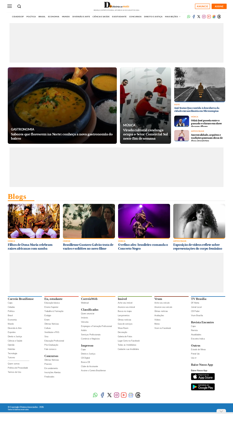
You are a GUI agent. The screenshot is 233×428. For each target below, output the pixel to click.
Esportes (12, 332)
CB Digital (85, 358)
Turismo (11, 357)
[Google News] (131, 397)
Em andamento (51, 368)
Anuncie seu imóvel (126, 307)
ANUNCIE (202, 6)
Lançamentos (124, 315)
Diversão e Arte (81, 16)
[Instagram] (116, 397)
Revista (194, 330)
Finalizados (49, 376)
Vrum (158, 299)
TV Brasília (198, 299)
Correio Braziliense (20, 299)
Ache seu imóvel (125, 303)
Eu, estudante (53, 299)
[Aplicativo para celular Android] (203, 390)
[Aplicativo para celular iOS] (203, 380)
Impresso (87, 345)
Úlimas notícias (124, 320)
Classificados (89, 309)
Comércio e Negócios (90, 339)
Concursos (135, 16)
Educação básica (52, 303)
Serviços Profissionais (90, 334)
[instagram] (204, 18)
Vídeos (157, 320)
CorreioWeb (89, 299)
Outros (195, 345)
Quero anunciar (87, 313)
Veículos (85, 322)
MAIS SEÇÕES (171, 16)
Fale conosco (50, 349)
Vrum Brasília (197, 315)
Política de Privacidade (18, 368)
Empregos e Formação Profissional (96, 326)
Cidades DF (18, 16)
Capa (10, 303)
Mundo (66, 16)
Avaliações (159, 315)
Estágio (47, 315)
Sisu (46, 336)
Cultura (47, 328)
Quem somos (14, 364)
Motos (157, 324)
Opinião (11, 345)
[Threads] (219, 18)
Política (31, 16)
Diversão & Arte (15, 328)
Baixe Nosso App (202, 364)
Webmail (85, 303)
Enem (47, 320)
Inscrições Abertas (52, 372)
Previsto (48, 364)
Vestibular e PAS (51, 332)
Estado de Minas (198, 349)
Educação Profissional (54, 341)
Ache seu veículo (162, 303)
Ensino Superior (51, 307)
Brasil (42, 16)
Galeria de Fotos (125, 336)
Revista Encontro (202, 322)
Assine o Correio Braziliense (93, 370)
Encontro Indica (198, 339)
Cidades (11, 307)
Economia (53, 16)
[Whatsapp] (189, 18)
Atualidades (196, 334)
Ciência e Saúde (101, 16)
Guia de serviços (125, 324)
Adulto (84, 330)
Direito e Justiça (153, 16)
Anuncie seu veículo (163, 307)
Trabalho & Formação (53, 311)
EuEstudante (119, 16)
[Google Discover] (214, 17)
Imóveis (84, 317)
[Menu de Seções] (9, 6)
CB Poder (195, 311)
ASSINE (219, 6)
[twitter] (199, 18)
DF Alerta (195, 303)
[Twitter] (109, 397)
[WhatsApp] (95, 397)
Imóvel (122, 299)
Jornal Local (196, 307)
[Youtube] (209, 18)
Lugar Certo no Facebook (129, 341)
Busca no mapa (125, 311)
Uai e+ (194, 358)
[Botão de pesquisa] (19, 6)
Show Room (123, 328)
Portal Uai (195, 354)
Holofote (11, 349)
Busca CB (85, 362)
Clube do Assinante (89, 366)
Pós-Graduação (51, 345)
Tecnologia (12, 353)
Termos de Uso (14, 372)
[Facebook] (194, 18)
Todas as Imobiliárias (127, 345)
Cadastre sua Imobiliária (128, 349)
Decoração (122, 332)
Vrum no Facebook (162, 328)
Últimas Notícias (51, 324)
